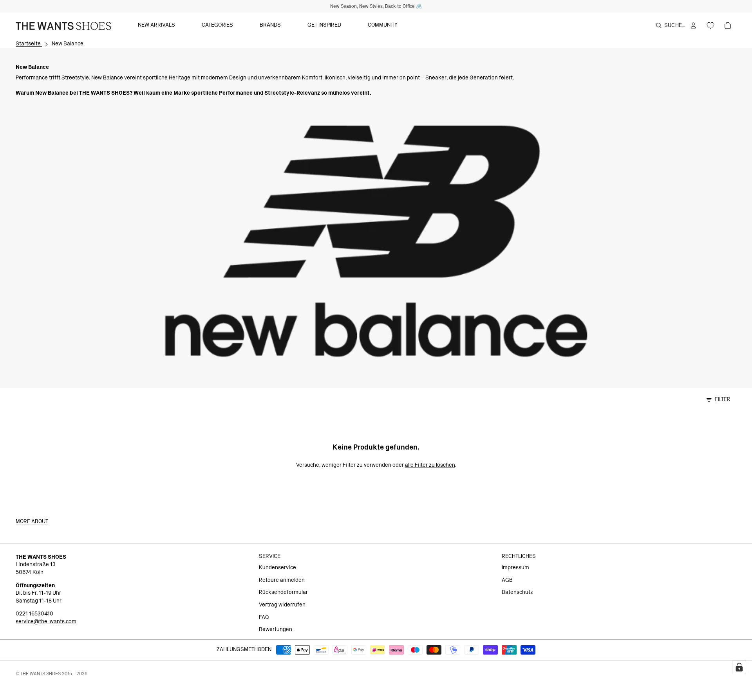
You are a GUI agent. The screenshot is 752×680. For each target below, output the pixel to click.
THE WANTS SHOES (40, 673)
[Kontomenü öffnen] (693, 25)
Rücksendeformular (283, 592)
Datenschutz (517, 592)
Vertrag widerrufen (282, 605)
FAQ (264, 617)
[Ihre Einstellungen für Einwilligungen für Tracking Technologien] (739, 667)
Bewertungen (275, 629)
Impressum (515, 567)
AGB (507, 580)
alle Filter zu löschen (430, 465)
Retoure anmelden (282, 580)
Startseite (29, 44)
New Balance (67, 44)
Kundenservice (277, 567)
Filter (722, 399)
